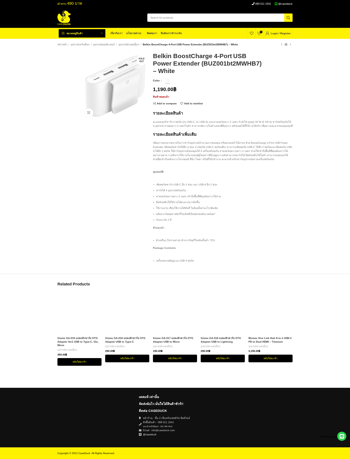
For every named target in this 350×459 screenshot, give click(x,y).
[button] (79, 362)
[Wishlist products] (251, 33)
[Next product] (290, 44)
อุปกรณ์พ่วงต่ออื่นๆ (128, 44)
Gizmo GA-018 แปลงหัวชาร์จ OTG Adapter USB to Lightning (221, 340)
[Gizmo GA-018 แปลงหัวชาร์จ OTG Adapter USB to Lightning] (223, 313)
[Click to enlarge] (88, 112)
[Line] (341, 436)
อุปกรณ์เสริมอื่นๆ (80, 44)
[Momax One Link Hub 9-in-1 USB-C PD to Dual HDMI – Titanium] (270, 313)
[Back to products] (286, 44)
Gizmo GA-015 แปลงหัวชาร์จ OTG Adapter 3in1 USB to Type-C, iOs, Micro (77, 342)
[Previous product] (281, 44)
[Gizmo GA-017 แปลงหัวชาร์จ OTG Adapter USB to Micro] (175, 313)
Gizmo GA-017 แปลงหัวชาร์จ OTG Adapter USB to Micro (173, 340)
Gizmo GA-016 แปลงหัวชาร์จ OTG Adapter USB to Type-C (125, 340)
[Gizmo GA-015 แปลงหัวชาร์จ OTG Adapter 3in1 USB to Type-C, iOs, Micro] (79, 313)
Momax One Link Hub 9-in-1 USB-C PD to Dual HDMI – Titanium (270, 340)
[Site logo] (64, 17)
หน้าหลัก (62, 44)
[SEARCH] (288, 17)
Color (156, 80)
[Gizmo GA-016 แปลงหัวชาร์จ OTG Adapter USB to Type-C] (127, 313)
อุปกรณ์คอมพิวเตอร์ (104, 44)
